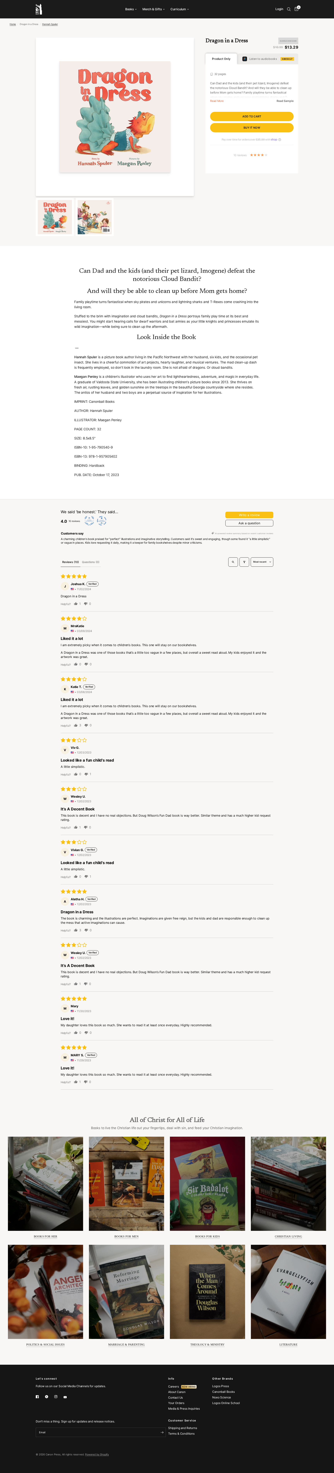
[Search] (289, 9)
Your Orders (176, 1403)
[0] (295, 9)
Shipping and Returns (182, 1428)
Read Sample (285, 101)
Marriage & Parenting (126, 1344)
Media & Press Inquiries (184, 1408)
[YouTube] (68, 1397)
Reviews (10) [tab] (70, 562)
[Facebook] (40, 1396)
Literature (288, 1344)
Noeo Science (221, 1397)
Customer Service (182, 1420)
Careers (174, 1386)
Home (13, 24)
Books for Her (45, 1236)
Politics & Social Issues (45, 1344)
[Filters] (244, 562)
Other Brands (222, 1378)
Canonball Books (223, 1392)
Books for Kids (207, 1236)
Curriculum (178, 9)
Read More (216, 101)
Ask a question (249, 523)
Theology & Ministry (207, 1344)
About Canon (177, 1392)
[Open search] (233, 562)
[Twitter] (49, 1396)
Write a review (249, 515)
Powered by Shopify (97, 1454)
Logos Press (220, 1386)
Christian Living (288, 1236)
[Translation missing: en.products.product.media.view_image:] (55, 217)
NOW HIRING (189, 1386)
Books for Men (126, 1236)
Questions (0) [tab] (90, 562)
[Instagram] (58, 1396)
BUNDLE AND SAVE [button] (288, 41)
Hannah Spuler (50, 24)
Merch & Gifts (152, 9)
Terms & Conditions (181, 1433)
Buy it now (252, 127)
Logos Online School (226, 1403)
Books (129, 9)
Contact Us (175, 1397)
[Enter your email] (162, 1432)
